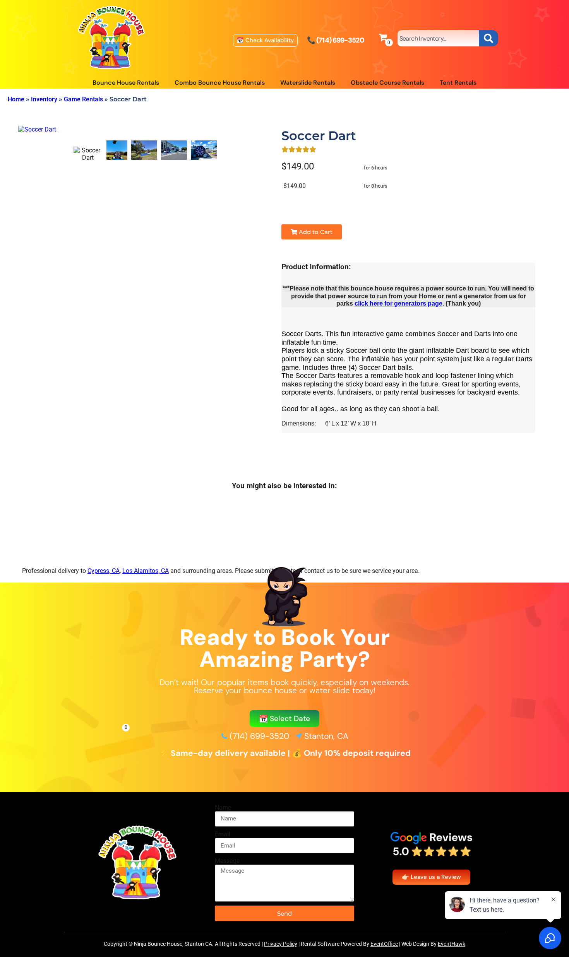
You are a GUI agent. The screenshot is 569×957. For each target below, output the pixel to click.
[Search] (488, 38)
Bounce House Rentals (126, 83)
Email (222, 834)
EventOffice (384, 944)
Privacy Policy (280, 944)
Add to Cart (314, 232)
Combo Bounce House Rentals (220, 83)
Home (16, 99)
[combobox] (438, 38)
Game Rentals (83, 99)
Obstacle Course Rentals (387, 83)
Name (223, 807)
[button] (285, 718)
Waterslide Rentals (307, 83)
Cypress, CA (103, 570)
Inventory (44, 99)
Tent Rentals (458, 83)
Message (227, 861)
